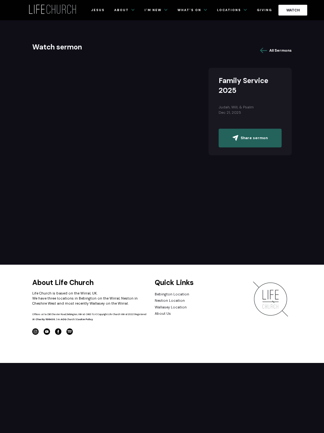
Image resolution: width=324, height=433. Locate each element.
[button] (126, 10)
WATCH (293, 10)
